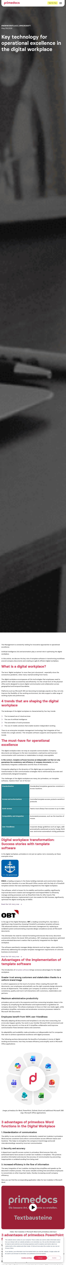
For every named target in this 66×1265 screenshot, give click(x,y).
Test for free (52, 3)
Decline (54, 1258)
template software (22, 970)
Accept (40, 1258)
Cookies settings (26, 1258)
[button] (60, 3)
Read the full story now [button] (10, 904)
